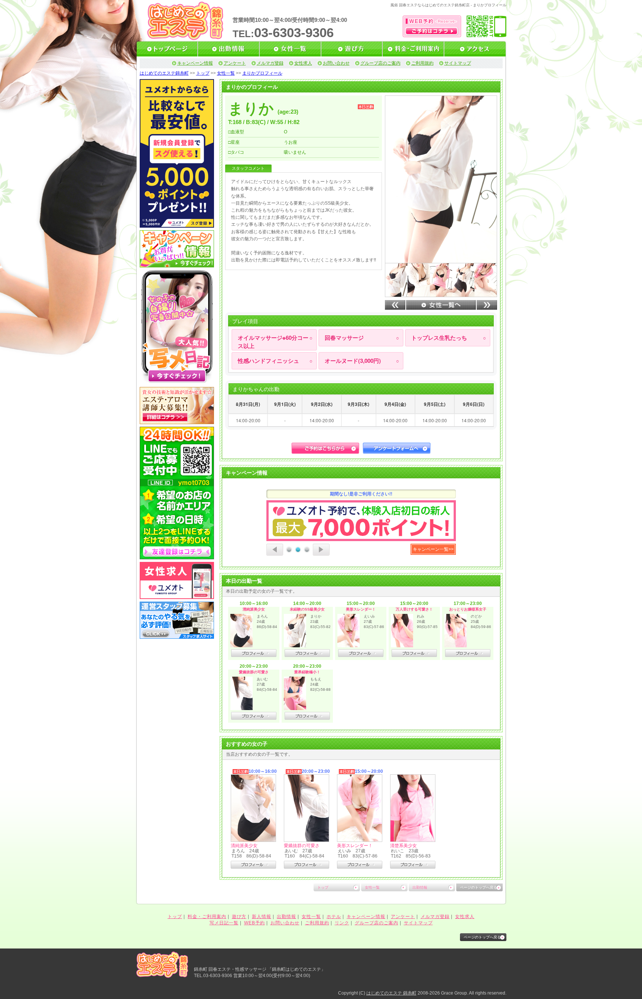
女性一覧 (226, 73)
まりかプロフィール (262, 73)
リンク (342, 922)
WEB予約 (254, 922)
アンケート (235, 63)
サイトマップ (457, 63)
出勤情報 (419, 887)
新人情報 (261, 916)
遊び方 (239, 916)
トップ (203, 73)
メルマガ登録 (270, 63)
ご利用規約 (422, 63)
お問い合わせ (336, 63)
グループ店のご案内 (380, 63)
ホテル (334, 916)
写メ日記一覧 (224, 922)
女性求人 (303, 63)
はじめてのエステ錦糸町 (164, 73)
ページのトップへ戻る (478, 887)
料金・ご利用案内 (207, 916)
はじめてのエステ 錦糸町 (391, 993)
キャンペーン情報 (195, 63)
